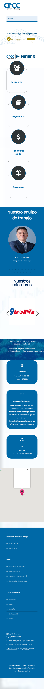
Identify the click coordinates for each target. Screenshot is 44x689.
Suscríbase (13, 543)
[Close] (27, 469)
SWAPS (11, 604)
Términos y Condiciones (17, 576)
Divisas (11, 619)
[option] (22, 245)
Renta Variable (13, 614)
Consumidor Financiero (17, 581)
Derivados (12, 599)
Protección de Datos (16, 567)
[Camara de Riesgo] (12, 10)
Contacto (12, 548)
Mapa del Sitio (14, 571)
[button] (8, 312)
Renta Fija (12, 609)
